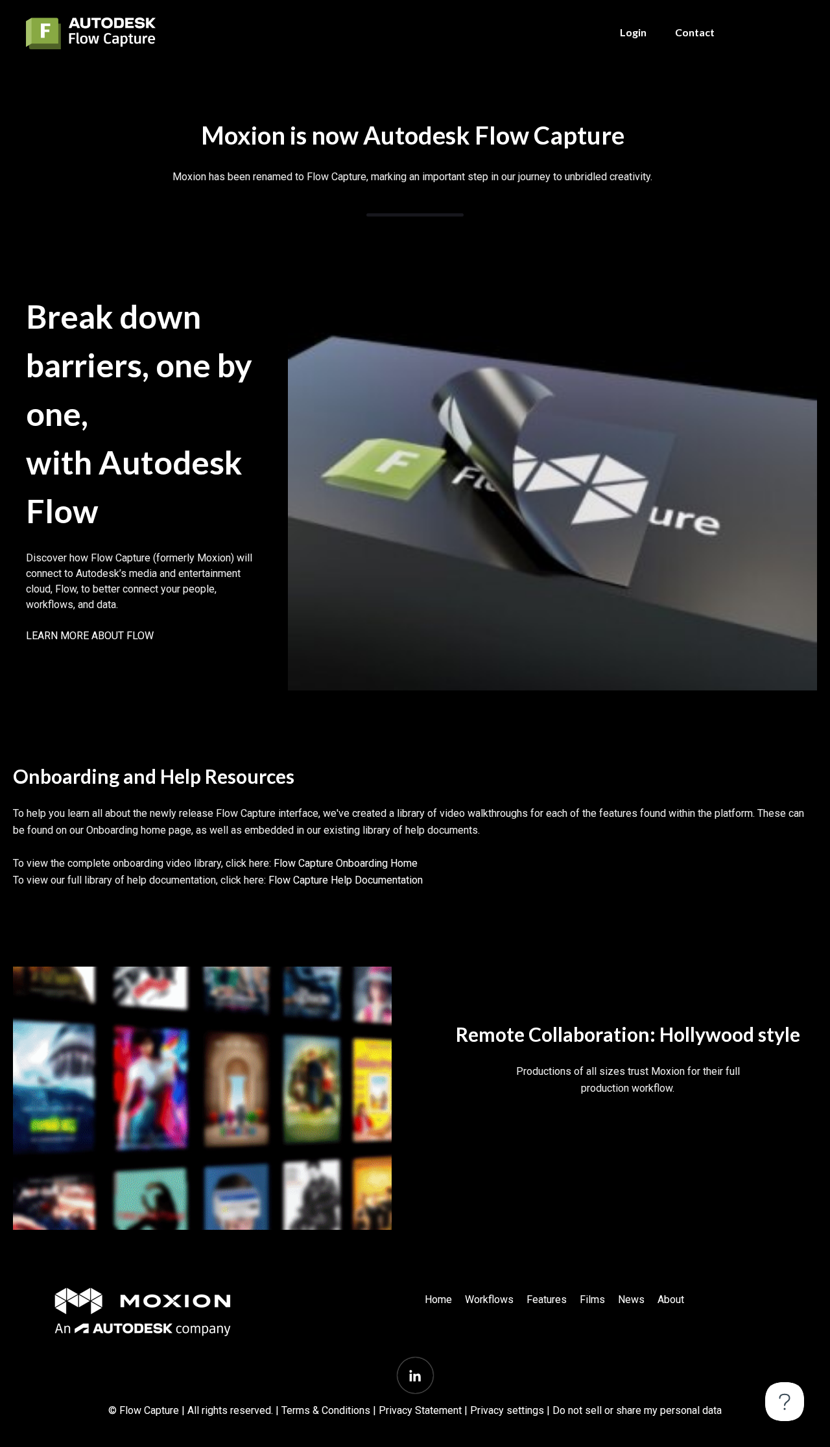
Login (633, 32)
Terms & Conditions (325, 1410)
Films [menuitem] (592, 1299)
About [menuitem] (671, 1299)
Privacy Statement (420, 1410)
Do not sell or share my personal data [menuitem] (637, 1410)
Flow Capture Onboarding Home (346, 863)
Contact (695, 32)
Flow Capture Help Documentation (345, 880)
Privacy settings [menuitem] (507, 1410)
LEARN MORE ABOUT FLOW (90, 635)
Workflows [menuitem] (489, 1299)
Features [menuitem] (547, 1299)
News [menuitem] (631, 1299)
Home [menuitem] (438, 1299)
